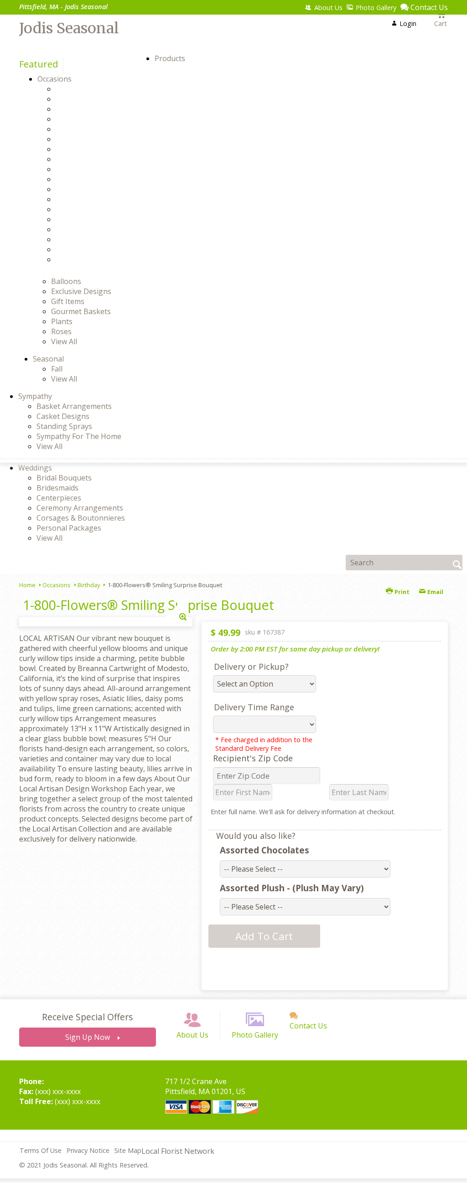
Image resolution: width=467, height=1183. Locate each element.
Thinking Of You (100, 249)
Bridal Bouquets (64, 478)
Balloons (66, 281)
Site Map (127, 1150)
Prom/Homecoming (105, 219)
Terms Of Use (41, 1150)
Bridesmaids (57, 488)
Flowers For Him (99, 159)
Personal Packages (68, 528)
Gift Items (67, 301)
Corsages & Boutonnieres (80, 518)
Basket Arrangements (74, 406)
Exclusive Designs (81, 291)
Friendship (90, 169)
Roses (61, 331)
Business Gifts (96, 129)
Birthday (86, 109)
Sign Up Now (87, 1037)
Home (27, 585)
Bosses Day (91, 119)
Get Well (86, 179)
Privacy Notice (88, 1150)
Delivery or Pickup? (251, 666)
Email (434, 592)
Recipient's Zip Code (253, 758)
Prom (81, 209)
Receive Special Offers (87, 1017)
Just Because (93, 199)
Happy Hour (93, 189)
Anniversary (92, 89)
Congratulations (100, 139)
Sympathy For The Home (78, 436)
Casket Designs (62, 416)
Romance (87, 229)
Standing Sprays (64, 426)
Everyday (87, 149)
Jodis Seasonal (69, 28)
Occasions (56, 585)
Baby (80, 99)
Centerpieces (58, 498)
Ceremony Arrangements (79, 508)
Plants (62, 321)
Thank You (90, 239)
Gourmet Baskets (81, 311)
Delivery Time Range (254, 707)
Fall (56, 369)
